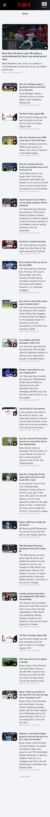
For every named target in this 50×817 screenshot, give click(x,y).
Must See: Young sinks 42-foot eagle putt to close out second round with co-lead (32, 477)
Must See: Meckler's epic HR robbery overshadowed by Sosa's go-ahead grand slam (24, 56)
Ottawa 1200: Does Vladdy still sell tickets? (32, 523)
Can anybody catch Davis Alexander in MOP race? (29, 341)
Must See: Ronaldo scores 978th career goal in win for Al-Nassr (32, 139)
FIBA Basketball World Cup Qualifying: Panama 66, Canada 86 (32, 548)
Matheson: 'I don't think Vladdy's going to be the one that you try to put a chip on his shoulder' (33, 736)
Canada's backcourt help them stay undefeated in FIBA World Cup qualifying (32, 596)
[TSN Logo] (24, 5)
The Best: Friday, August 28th (31, 113)
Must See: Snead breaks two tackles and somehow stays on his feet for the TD (33, 167)
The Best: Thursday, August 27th (33, 635)
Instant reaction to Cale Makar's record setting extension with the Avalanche (33, 202)
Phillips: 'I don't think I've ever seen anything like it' (31, 371)
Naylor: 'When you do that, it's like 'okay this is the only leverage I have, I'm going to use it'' (33, 695)
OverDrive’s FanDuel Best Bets (32, 241)
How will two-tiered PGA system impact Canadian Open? (33, 302)
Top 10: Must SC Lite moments (32, 408)
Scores (44, 7)
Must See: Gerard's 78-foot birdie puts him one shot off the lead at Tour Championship (33, 441)
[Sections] (4, 5)
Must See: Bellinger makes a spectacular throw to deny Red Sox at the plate (32, 87)
